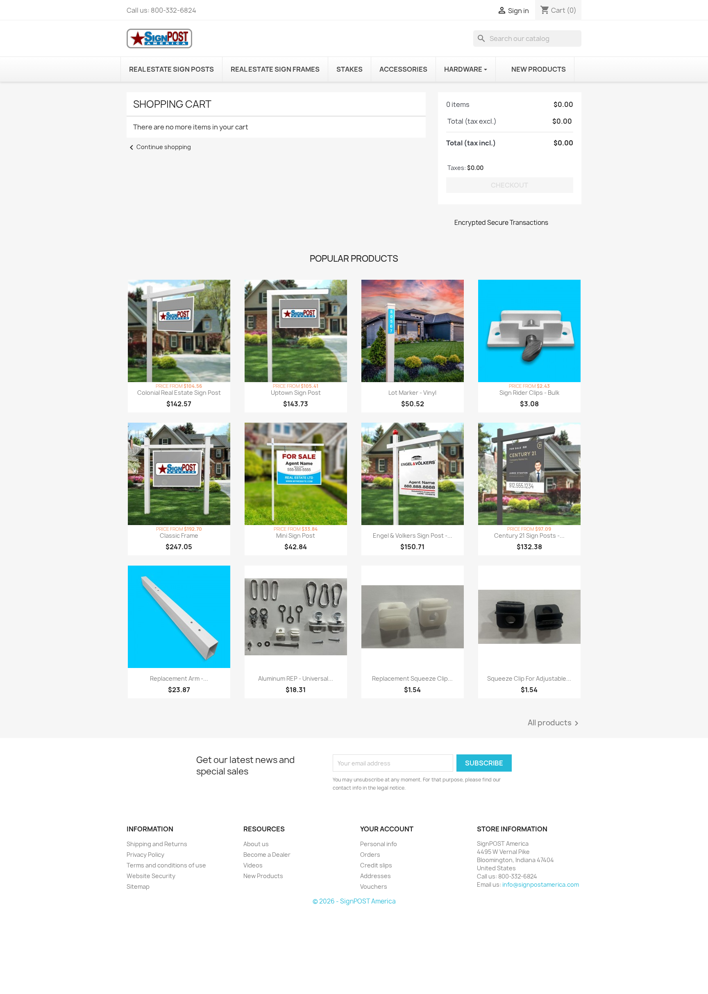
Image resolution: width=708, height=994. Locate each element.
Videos (253, 865)
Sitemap (138, 886)
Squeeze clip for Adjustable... (529, 678)
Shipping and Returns (157, 844)
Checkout (509, 185)
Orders (370, 854)
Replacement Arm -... (179, 678)
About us (256, 844)
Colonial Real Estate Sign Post (179, 392)
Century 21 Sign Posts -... (529, 535)
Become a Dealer (266, 854)
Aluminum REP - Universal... (295, 678)
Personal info (378, 844)
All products (554, 723)
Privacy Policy (145, 854)
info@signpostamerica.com (540, 884)
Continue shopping (159, 147)
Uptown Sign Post (296, 392)
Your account (386, 828)
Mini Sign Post (295, 535)
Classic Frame (179, 535)
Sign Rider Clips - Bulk (529, 392)
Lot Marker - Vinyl (412, 392)
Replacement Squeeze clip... (412, 678)
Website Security (151, 876)
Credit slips (376, 865)
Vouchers (373, 886)
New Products (263, 876)
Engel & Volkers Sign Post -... (412, 535)
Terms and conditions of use (166, 865)
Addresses (375, 876)
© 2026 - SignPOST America (354, 901)
